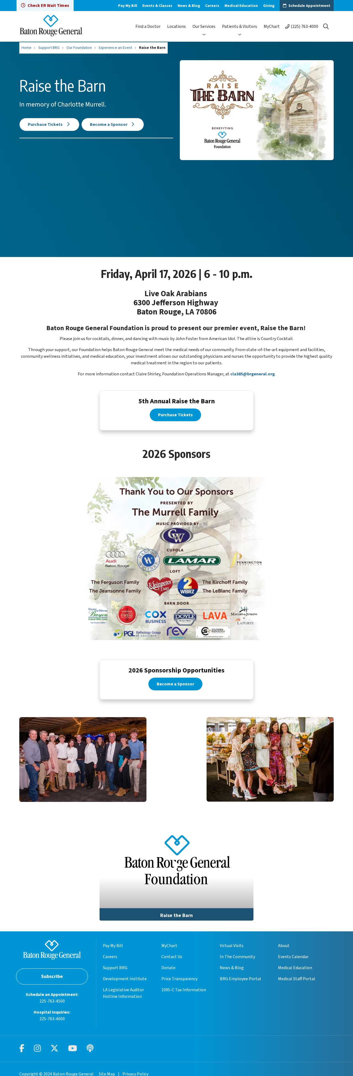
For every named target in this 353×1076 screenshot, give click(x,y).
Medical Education (241, 6)
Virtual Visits (232, 946)
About (284, 946)
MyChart (272, 26)
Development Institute (125, 979)
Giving (268, 6)
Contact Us (171, 957)
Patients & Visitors (239, 26)
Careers (212, 6)
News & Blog (189, 6)
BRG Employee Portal (240, 979)
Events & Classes (157, 6)
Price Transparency (179, 979)
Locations (176, 26)
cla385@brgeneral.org (252, 374)
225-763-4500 (52, 1001)
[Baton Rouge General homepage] (51, 26)
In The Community (237, 957)
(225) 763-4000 (304, 26)
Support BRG (115, 968)
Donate (168, 968)
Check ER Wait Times (48, 5)
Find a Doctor (148, 26)
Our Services (203, 26)
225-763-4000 (52, 1019)
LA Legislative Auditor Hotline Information (123, 993)
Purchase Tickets (45, 124)
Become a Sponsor (109, 124)
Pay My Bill (127, 6)
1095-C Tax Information (183, 990)
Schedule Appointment (309, 6)
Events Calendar (293, 957)
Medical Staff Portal (296, 979)
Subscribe (52, 976)
